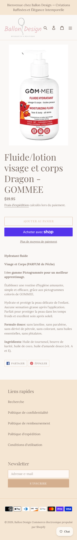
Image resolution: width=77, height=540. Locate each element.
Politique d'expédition (24, 434)
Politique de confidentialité (28, 412)
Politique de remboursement (29, 423)
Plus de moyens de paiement (38, 241)
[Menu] (70, 27)
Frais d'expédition (16, 205)
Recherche (16, 402)
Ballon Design (22, 522)
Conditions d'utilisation (25, 445)
